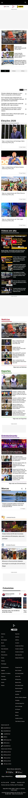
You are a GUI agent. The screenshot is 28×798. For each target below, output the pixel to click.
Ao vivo (7, 6)
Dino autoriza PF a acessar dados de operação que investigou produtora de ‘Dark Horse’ (19, 355)
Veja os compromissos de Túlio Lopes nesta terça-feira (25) (12, 220)
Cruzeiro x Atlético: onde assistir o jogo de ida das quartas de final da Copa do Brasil (19, 393)
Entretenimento (9, 436)
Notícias (5, 319)
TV (22, 89)
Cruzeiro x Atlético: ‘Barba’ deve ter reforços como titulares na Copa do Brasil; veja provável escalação (19, 400)
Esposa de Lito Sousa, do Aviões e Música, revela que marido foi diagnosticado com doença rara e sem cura (19, 471)
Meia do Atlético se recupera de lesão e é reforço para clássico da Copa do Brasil (18, 406)
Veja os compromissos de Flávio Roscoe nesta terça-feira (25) (13, 194)
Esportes (6, 371)
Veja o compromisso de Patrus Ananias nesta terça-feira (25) (13, 167)
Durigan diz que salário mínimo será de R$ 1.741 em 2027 (18, 349)
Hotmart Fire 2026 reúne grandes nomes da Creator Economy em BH (12, 452)
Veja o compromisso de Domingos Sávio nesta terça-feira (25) (13, 141)
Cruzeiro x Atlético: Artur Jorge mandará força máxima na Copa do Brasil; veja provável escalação (19, 413)
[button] (25, 2)
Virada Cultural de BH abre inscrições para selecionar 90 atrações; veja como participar (13, 536)
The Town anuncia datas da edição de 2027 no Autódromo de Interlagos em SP (19, 464)
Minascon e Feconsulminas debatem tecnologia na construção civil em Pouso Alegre (13, 563)
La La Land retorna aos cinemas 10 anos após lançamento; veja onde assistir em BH (18, 477)
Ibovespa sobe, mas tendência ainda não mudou (10, 611)
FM (26, 89)
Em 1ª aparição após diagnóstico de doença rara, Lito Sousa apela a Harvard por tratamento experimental (19, 459)
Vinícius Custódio (9, 593)
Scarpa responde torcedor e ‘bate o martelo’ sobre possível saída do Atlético (12, 386)
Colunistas (8, 588)
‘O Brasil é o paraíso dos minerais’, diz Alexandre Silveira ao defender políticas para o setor (13, 335)
